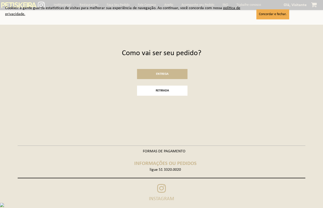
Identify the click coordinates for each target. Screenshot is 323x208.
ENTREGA (162, 74)
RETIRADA (162, 90)
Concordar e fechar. (273, 14)
